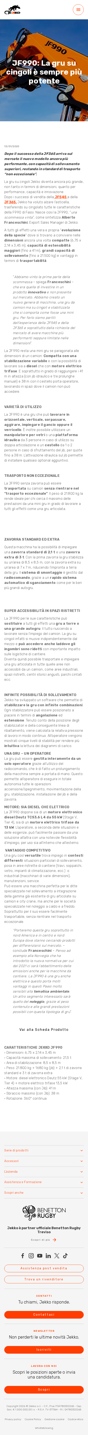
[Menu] (78, 9)
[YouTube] (39, 1255)
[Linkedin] (48, 1255)
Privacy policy (13, 1419)
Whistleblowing (44, 1428)
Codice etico (75, 1419)
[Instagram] (31, 1255)
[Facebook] (22, 1255)
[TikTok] (65, 1255)
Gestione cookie (54, 1419)
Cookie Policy (33, 1419)
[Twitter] (56, 1255)
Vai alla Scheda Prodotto (44, 1030)
